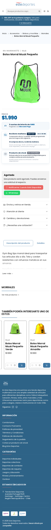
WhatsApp (13, 193)
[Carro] (47, 11)
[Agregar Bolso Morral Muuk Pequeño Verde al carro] (14, 365)
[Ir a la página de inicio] (25, 4)
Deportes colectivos (11, 462)
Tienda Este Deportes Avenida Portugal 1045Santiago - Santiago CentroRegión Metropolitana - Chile (17, 495)
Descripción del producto (18, 243)
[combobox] (23, 11)
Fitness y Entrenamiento (13, 475)
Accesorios (14, 33)
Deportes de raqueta (11, 469)
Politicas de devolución (12, 436)
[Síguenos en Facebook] (16, 407)
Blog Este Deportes (10, 446)
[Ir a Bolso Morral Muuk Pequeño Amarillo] (33, 329)
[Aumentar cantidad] (8, 365)
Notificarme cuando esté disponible (25, 187)
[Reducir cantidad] (25, 365)
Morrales (45, 33)
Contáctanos (8, 422)
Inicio (4, 33)
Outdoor (6, 479)
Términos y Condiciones (12, 432)
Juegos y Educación (11, 472)
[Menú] (3, 11)
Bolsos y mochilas (30, 33)
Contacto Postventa (11, 426)
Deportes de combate (12, 465)
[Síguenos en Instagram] (13, 407)
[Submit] (39, 11)
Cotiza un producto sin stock (15, 443)
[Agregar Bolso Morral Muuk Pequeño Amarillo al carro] (39, 365)
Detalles (40, 243)
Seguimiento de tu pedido (14, 439)
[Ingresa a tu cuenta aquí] (44, 11)
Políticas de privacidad (12, 429)
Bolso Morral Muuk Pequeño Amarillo (32, 346)
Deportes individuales (11, 459)
